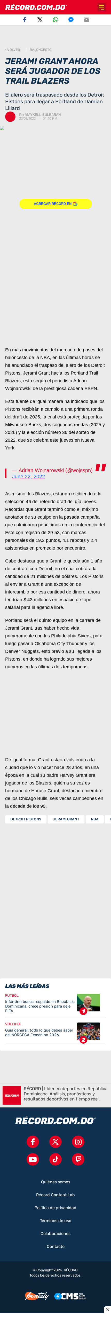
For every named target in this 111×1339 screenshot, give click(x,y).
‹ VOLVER (12, 50)
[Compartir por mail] (86, 19)
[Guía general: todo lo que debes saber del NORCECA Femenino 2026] (55, 1033)
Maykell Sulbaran (43, 115)
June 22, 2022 (28, 476)
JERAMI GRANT (66, 819)
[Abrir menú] (102, 7)
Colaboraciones (55, 1234)
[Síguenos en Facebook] (33, 1142)
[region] (55, 36)
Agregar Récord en (53, 204)
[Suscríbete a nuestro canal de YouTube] (33, 1159)
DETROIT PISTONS (25, 819)
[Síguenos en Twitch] (78, 1159)
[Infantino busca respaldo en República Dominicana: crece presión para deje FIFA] (55, 1005)
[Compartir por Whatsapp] (55, 19)
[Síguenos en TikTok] (55, 1159)
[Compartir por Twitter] (40, 19)
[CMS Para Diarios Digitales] (70, 1296)
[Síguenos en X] (55, 1142)
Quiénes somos (55, 1182)
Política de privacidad (55, 1208)
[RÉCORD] (36, 7)
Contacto (56, 1247)
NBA (95, 819)
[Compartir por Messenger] (71, 19)
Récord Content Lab (55, 1195)
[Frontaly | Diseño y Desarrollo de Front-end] (37, 1296)
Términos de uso (55, 1221)
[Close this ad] (107, 1309)
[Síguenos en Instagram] (78, 1142)
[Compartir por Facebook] (24, 19)
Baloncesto (41, 50)
